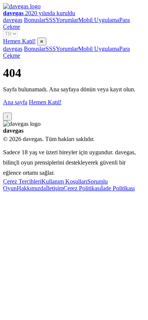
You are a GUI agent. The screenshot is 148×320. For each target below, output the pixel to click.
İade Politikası (118, 188)
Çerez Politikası (82, 188)
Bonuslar (35, 20)
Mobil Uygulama (98, 20)
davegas (12, 20)
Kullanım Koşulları (64, 181)
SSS (51, 20)
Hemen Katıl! (19, 41)
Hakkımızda (31, 188)
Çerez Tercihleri (22, 181)
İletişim (54, 188)
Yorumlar (67, 20)
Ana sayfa (15, 102)
